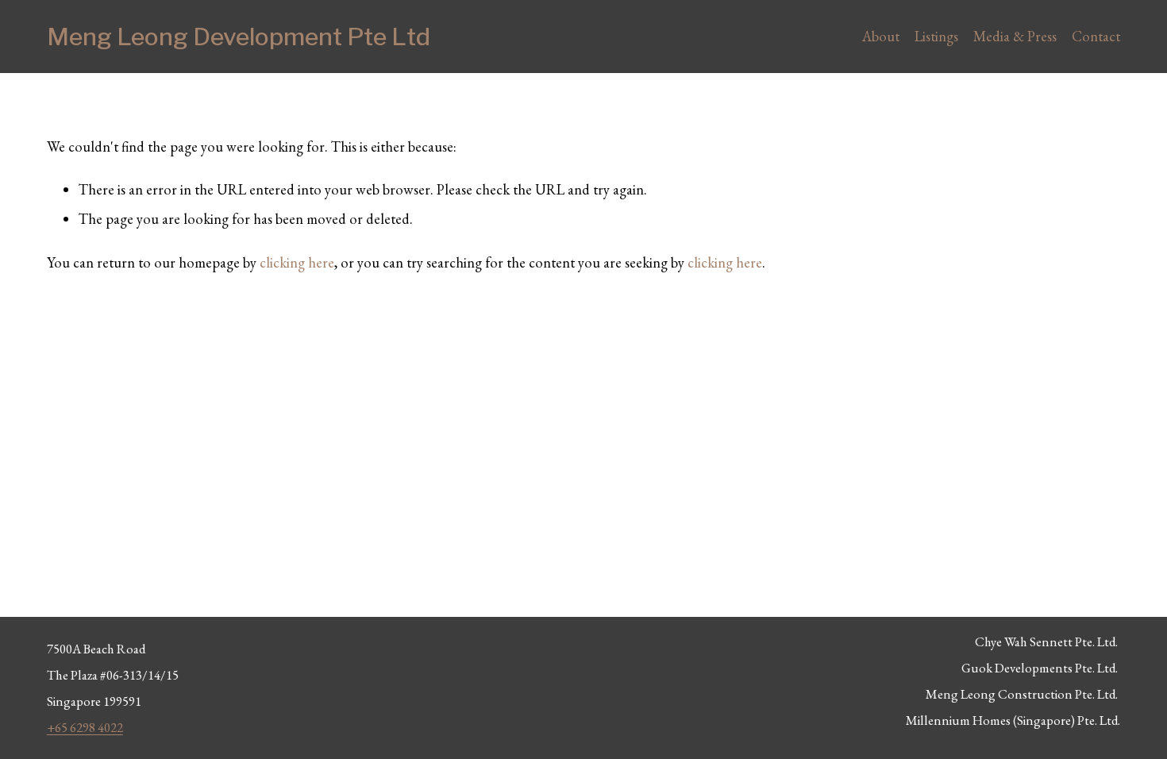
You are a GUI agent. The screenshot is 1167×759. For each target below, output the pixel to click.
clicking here (297, 262)
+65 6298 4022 (85, 727)
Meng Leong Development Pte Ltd (238, 36)
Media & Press (1015, 36)
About (880, 36)
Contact (1096, 36)
